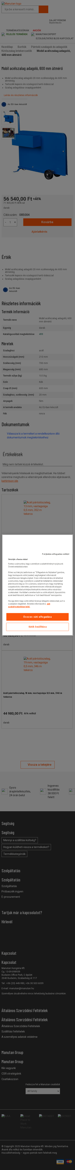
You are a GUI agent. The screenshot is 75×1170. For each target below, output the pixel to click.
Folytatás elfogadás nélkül (55, 554)
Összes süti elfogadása (37, 616)
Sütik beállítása (37, 626)
